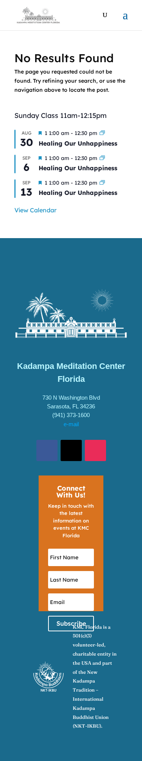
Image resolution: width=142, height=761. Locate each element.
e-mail (71, 424)
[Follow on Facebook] (47, 450)
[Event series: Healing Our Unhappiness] (102, 133)
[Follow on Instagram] (95, 450)
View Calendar (35, 210)
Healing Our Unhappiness (78, 143)
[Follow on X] (71, 450)
